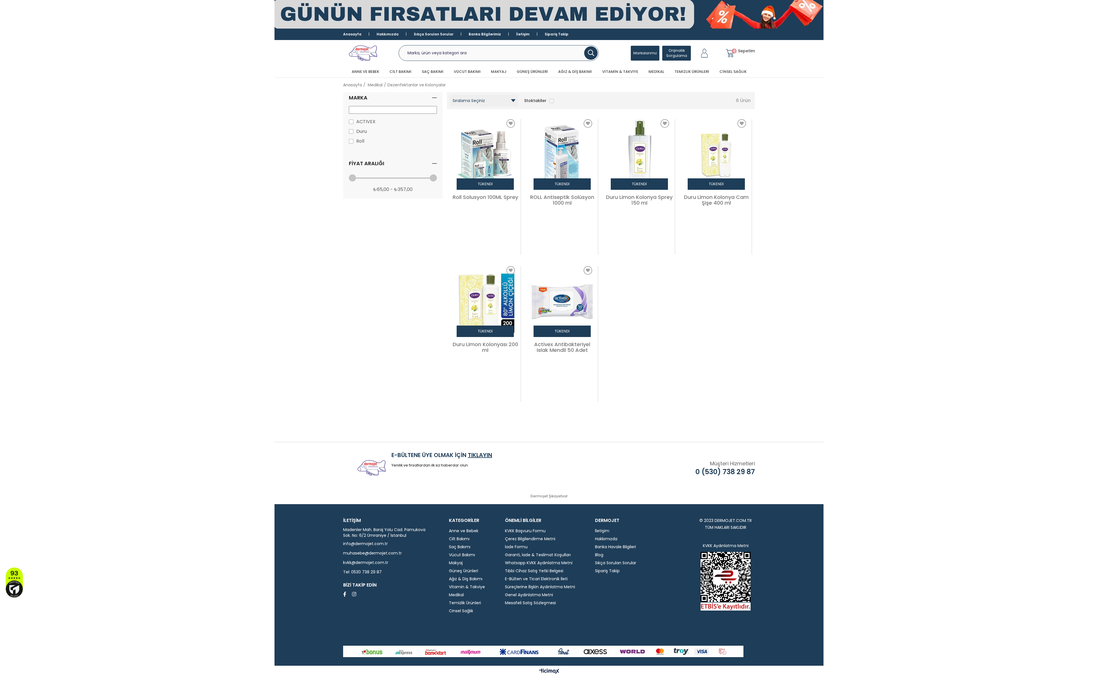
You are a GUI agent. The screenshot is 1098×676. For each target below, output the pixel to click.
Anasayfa (352, 34)
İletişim (523, 34)
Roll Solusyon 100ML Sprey (485, 197)
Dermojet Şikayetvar (549, 496)
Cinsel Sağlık (733, 71)
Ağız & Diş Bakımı (575, 71)
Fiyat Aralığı (366, 163)
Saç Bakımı (432, 71)
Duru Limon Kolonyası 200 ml (485, 347)
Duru (361, 131)
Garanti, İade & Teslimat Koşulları (538, 555)
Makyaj (498, 71)
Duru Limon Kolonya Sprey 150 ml (639, 200)
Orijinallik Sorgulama (676, 53)
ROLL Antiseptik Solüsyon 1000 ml (562, 200)
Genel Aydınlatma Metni (529, 595)
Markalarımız (645, 53)
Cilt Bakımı (400, 71)
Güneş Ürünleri (532, 71)
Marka (358, 97)
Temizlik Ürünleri (692, 71)
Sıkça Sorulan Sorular (433, 34)
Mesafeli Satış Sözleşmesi (530, 603)
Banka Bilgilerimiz (485, 34)
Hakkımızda (388, 34)
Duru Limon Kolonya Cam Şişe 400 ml (716, 200)
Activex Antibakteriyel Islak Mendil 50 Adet (562, 347)
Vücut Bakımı (467, 71)
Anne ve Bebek (365, 71)
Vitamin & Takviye (620, 71)
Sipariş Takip (556, 34)
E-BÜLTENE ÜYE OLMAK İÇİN (441, 455)
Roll (360, 141)
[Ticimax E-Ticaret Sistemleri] (549, 672)
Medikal (656, 71)
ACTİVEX (365, 121)
